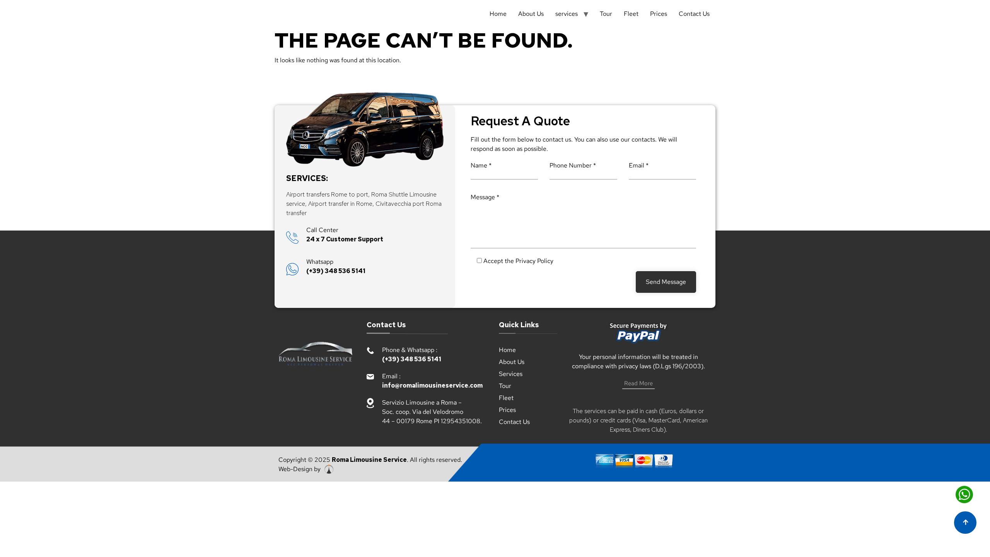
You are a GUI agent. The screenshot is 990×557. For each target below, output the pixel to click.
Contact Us (694, 14)
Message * (485, 197)
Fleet (631, 14)
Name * (481, 165)
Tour (606, 14)
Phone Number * (573, 165)
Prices (658, 14)
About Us (531, 14)
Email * (639, 165)
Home (498, 14)
